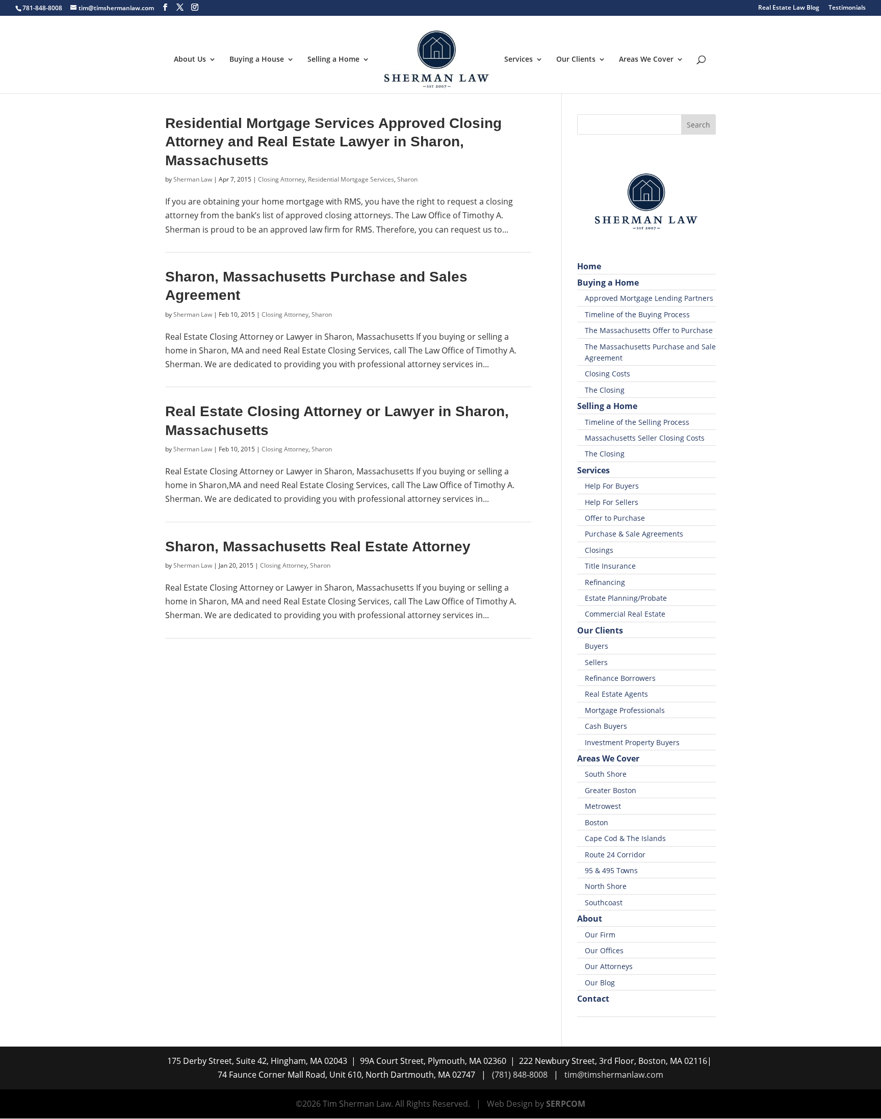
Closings (599, 550)
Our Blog (600, 982)
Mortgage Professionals (625, 710)
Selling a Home (333, 60)
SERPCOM (565, 1103)
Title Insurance (610, 566)
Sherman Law (192, 179)
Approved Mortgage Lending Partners (649, 298)
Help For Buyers (612, 486)
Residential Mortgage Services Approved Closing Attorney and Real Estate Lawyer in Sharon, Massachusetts (333, 141)
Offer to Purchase (615, 518)
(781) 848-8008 (520, 1074)
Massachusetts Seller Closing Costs (645, 438)
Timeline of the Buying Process (637, 314)
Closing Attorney (281, 179)
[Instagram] (194, 7)
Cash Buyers (606, 726)
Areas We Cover (646, 60)
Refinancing (605, 582)
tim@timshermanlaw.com (613, 1074)
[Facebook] (165, 7)
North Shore (606, 886)
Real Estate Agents (616, 694)
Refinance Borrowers (620, 678)
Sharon (407, 179)
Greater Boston (610, 790)
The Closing (605, 390)
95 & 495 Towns (611, 870)
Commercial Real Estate (625, 614)
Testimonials (847, 8)
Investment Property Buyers (632, 742)
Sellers (596, 662)
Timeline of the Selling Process (637, 422)
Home (589, 266)
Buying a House (256, 60)
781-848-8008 (42, 8)
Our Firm (600, 934)
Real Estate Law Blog (788, 8)
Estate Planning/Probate (626, 598)
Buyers (596, 646)
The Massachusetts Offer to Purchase (649, 330)
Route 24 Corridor (615, 854)
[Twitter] (180, 7)
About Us (190, 60)
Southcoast (604, 902)
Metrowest (603, 806)
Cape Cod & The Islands (625, 838)
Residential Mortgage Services (351, 179)
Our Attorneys (609, 966)
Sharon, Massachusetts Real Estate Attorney (318, 546)
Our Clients (575, 60)
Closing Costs (607, 373)
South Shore (606, 774)
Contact (593, 998)
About (589, 918)
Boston (596, 822)
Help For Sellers (611, 502)
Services (518, 60)
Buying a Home (608, 282)
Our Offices (604, 950)
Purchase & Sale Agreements (634, 534)
